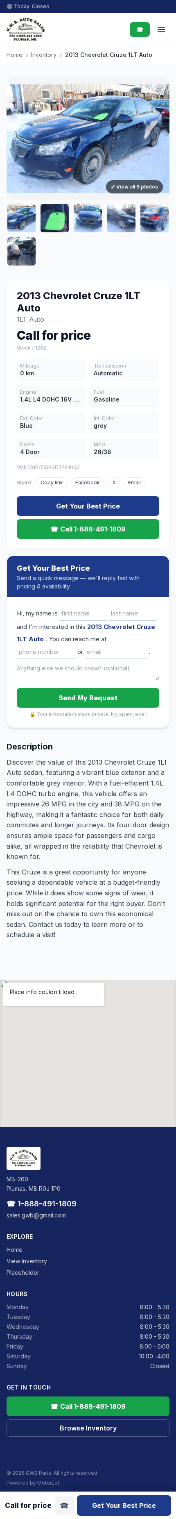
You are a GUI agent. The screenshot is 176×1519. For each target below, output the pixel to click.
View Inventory (27, 1261)
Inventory (43, 54)
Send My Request (88, 698)
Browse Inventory (88, 1428)
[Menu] (161, 29)
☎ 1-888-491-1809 (42, 1203)
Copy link (52, 482)
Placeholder (23, 1272)
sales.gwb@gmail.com (36, 1215)
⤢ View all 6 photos (134, 187)
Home (15, 54)
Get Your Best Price (88, 506)
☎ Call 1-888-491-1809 (88, 529)
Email (134, 482)
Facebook (87, 482)
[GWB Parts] (26, 29)
